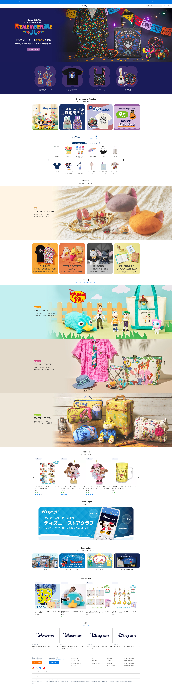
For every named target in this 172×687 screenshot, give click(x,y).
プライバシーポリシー (36, 681)
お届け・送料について (111, 656)
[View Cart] (168, 6)
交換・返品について (110, 660)
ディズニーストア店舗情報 (129, 658)
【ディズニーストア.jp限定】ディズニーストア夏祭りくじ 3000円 (47, 612)
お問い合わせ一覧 (55, 679)
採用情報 (81, 681)
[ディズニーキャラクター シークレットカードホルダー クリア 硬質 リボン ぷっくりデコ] (98, 596)
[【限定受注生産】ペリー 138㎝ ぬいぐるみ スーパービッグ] (73, 596)
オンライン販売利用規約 (128, 660)
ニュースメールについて (36, 659)
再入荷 (93, 661)
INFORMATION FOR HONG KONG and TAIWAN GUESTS (93, 681)
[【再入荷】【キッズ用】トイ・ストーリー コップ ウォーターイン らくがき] (124, 472)
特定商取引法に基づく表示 (129, 661)
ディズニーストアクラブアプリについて (56, 659)
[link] (33, 477)
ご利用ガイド (109, 661)
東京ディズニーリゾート (96, 663)
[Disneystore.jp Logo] (86, 6)
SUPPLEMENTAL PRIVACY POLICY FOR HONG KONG (114, 681)
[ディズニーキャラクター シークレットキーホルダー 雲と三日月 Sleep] (124, 596)
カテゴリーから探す (74, 658)
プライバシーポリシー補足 (45, 681)
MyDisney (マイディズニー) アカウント (40, 671)
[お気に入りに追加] (59, 459)
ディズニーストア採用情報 (129, 663)
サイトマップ (73, 665)
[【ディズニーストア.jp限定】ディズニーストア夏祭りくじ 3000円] (47, 596)
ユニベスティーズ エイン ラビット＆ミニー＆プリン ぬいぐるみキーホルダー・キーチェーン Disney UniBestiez (98, 487)
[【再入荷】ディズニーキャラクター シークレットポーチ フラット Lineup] (47, 472)
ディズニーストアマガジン (76, 663)
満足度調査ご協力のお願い (129, 665)
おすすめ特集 (73, 661)
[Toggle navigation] (4, 6)
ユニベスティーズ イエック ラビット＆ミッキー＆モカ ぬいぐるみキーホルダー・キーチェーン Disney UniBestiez (73, 487)
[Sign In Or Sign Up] (8, 6)
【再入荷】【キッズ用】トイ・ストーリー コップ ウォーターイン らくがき (124, 487)
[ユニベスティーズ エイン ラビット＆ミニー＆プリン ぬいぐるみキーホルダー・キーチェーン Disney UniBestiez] (98, 472)
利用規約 (52, 681)
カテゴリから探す (79, 143)
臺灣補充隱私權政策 (128, 681)
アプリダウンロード (54, 662)
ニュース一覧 (34, 679)
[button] (19, 2)
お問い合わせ (109, 663)
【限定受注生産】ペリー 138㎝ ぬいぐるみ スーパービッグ (73, 612)
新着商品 (72, 656)
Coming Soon (94, 660)
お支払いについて (110, 658)
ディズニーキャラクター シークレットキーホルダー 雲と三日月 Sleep (124, 612)
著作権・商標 (56, 681)
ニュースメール (54, 671)
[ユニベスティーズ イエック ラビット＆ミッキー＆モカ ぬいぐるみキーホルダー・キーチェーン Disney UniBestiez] (73, 472)
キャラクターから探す (93, 143)
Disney (93, 656)
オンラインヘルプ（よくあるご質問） (44, 679)
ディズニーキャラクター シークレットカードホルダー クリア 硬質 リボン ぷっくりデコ (98, 612)
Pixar (92, 658)
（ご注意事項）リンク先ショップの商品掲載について (69, 681)
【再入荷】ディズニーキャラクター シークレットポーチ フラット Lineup (47, 487)
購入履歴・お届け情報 (111, 665)
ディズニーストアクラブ (128, 656)
